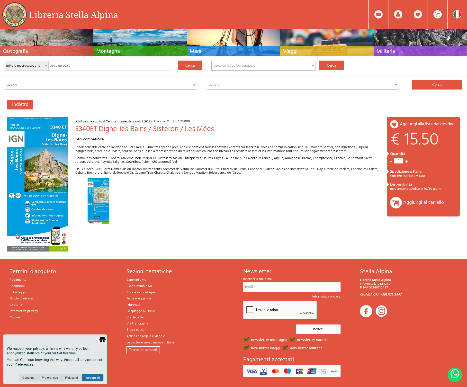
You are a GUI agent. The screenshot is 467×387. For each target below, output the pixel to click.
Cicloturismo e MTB (140, 286)
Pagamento (18, 279)
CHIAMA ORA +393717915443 (381, 294)
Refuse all (72, 377)
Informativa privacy (24, 311)
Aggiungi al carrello (423, 203)
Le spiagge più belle (140, 311)
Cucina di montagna (141, 292)
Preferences (50, 377)
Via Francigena (137, 323)
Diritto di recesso (22, 298)
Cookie (15, 317)
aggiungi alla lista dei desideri (427, 124)
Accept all (93, 377)
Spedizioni (17, 286)
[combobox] (263, 66)
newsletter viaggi (265, 348)
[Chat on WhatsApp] (455, 375)
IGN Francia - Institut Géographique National (107, 121)
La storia (16, 304)
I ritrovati (133, 304)
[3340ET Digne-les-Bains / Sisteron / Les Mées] (37, 184)
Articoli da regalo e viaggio (145, 336)
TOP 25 (147, 121)
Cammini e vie (136, 279)
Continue (28, 377)
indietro (20, 104)
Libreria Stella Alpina (73, 14)
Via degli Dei (135, 317)
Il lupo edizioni (136, 330)
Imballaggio (18, 292)
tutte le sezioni (143, 350)
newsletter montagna (269, 339)
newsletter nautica (313, 339)
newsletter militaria (306, 348)
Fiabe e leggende (138, 298)
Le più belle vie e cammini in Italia (150, 342)
